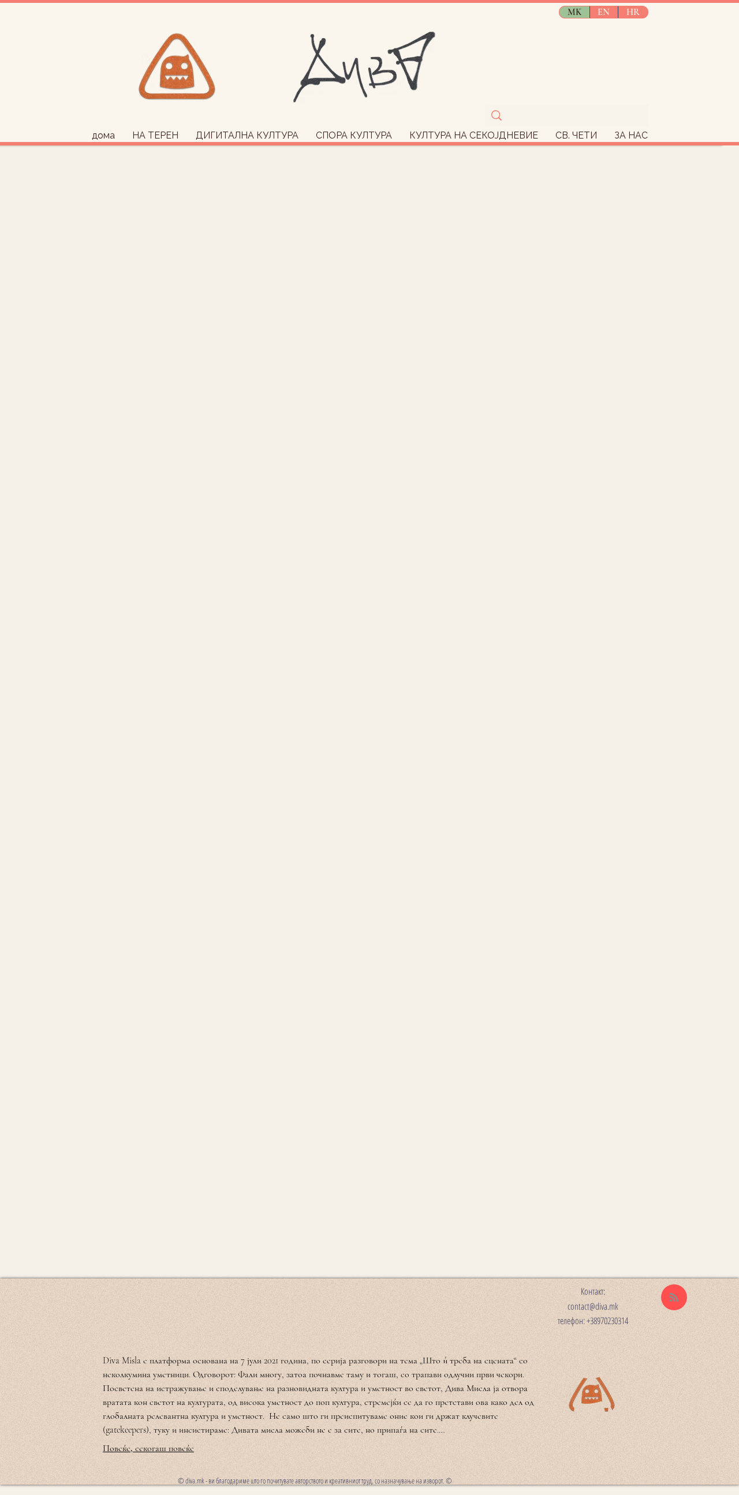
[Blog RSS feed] (674, 1297)
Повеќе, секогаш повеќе (148, 1448)
